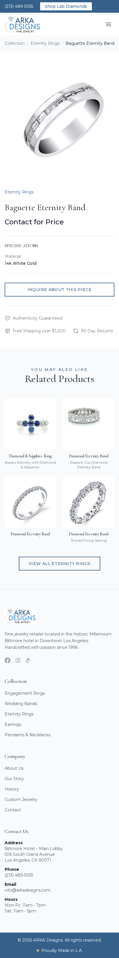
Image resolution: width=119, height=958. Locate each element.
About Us (14, 768)
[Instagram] (18, 660)
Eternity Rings (45, 43)
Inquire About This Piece (59, 289)
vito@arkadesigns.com (28, 890)
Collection (15, 43)
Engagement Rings (25, 693)
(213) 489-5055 (19, 6)
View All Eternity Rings (59, 563)
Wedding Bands (21, 703)
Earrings (13, 724)
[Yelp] (28, 660)
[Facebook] (7, 660)
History (12, 789)
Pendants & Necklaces (27, 734)
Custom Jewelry (21, 799)
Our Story (14, 778)
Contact (13, 809)
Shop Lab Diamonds (66, 6)
